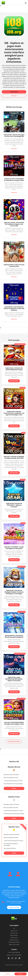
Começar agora (14, 91)
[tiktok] (16, 958)
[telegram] (19, 958)
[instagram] (12, 958)
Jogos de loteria (14, 935)
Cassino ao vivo (14, 933)
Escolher (14, 788)
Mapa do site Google (14, 944)
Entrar (20, 974)
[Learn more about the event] (14, 11)
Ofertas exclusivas (14, 940)
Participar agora (14, 380)
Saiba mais (14, 95)
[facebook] (8, 958)
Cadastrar (7, 974)
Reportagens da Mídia (14, 741)
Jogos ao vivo (14, 930)
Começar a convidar (14, 907)
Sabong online (14, 937)
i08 (14, 928)
